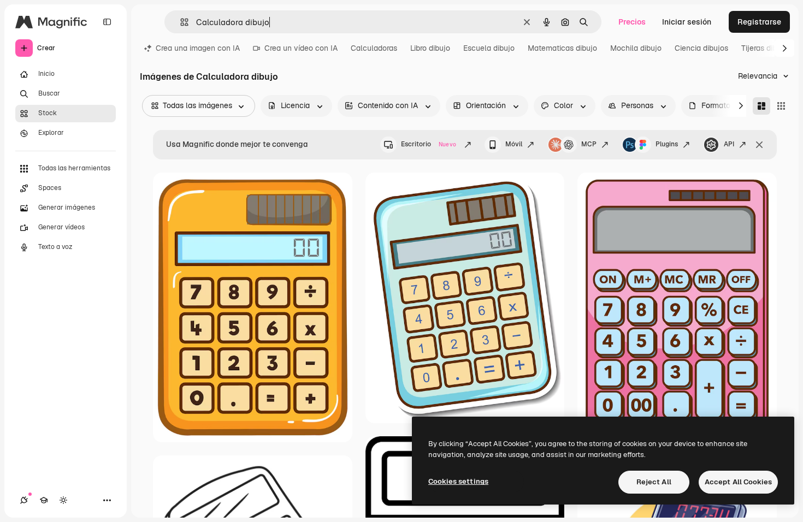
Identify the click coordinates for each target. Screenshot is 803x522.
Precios (632, 22)
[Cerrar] (759, 144)
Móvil (513, 144)
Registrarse (759, 22)
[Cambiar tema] (63, 500)
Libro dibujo (430, 48)
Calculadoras (374, 48)
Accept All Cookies (738, 482)
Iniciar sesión (686, 22)
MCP (589, 144)
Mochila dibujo (636, 48)
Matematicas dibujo (562, 48)
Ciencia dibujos (701, 48)
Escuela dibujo (489, 48)
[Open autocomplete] (180, 22)
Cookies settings (458, 481)
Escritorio (428, 144)
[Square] (781, 106)
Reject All (653, 482)
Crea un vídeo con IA (301, 48)
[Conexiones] (24, 500)
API (729, 144)
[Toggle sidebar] (107, 22)
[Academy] (43, 500)
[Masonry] (761, 106)
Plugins (667, 144)
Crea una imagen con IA (198, 48)
